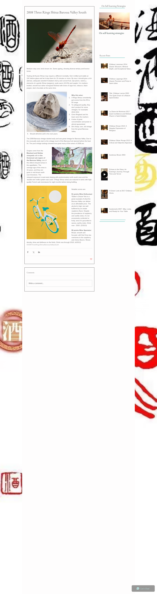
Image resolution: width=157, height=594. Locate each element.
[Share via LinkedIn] (39, 252)
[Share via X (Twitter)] (33, 252)
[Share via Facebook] (28, 252)
